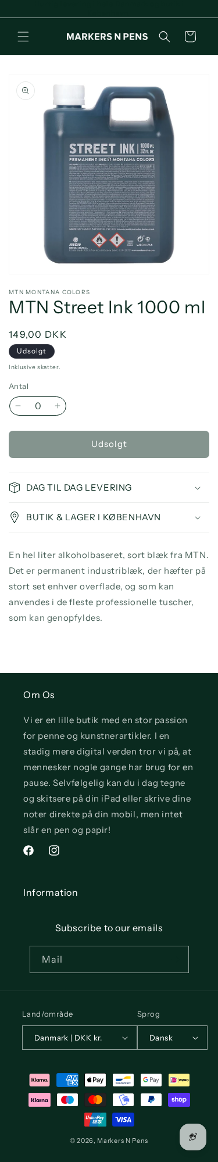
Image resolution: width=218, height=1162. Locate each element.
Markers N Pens (122, 1140)
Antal (18, 386)
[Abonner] (175, 959)
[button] (23, 36)
